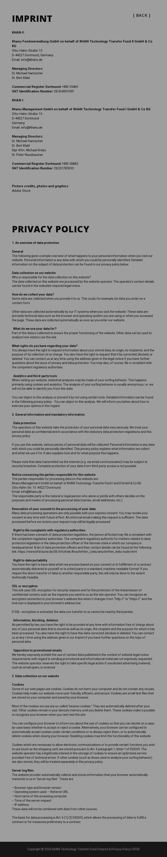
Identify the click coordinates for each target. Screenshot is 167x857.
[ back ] (141, 15)
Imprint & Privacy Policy (114, 849)
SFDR (136, 849)
